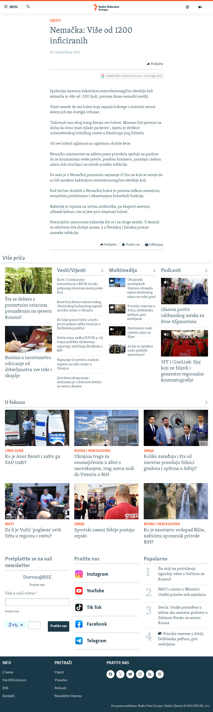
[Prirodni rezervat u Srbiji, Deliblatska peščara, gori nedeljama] (117, 308)
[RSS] (150, 674)
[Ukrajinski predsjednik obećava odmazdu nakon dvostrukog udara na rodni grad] (117, 282)
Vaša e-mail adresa (21, 593)
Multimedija (123, 270)
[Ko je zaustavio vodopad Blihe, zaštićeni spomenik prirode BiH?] (176, 501)
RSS (5, 688)
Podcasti (171, 270)
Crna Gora (14, 451)
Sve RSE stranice (14, 680)
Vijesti (55, 21)
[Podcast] (187, 7)
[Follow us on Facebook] (110, 674)
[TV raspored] (160, 674)
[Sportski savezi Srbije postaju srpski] (106, 501)
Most (9, 524)
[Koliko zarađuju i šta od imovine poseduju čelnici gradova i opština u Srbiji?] (176, 428)
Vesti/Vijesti (71, 270)
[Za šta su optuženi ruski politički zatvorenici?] (117, 349)
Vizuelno (60, 680)
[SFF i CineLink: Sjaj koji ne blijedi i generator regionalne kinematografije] (184, 343)
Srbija (149, 451)
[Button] (155, 64)
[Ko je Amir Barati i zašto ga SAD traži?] (37, 428)
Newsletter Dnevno (68, 696)
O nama (7, 672)
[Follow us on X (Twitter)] (120, 674)
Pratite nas (58, 626)
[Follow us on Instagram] (140, 674)
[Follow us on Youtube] (130, 674)
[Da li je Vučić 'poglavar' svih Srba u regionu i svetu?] (37, 501)
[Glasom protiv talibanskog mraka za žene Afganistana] (184, 291)
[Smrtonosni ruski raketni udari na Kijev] (117, 330)
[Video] (200, 7)
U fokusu (15, 402)
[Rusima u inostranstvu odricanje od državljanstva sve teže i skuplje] (28, 339)
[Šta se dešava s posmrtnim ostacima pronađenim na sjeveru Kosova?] (28, 280)
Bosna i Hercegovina (92, 451)
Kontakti (8, 696)
